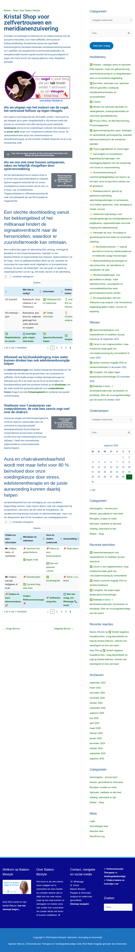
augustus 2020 (97, 713)
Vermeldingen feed (99, 826)
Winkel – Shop (97, 534)
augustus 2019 (97, 758)
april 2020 (94, 723)
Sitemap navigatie (79, 904)
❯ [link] (70, 347)
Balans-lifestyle (77, 889)
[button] (6, 291)
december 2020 (97, 692)
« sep (92, 490)
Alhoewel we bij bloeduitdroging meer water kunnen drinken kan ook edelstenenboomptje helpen (37, 360)
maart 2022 (95, 687)
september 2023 (97, 682)
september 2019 (97, 753)
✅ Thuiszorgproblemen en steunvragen (109, 149)
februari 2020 (96, 733)
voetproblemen (56, 388)
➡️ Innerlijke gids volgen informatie (29, 337)
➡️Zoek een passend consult (52, 567)
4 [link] (65, 347)
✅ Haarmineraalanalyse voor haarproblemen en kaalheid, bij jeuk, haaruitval (107, 334)
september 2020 (97, 708)
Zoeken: (37, 282)
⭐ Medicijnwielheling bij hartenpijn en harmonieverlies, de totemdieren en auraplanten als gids (108, 265)
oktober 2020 (96, 703)
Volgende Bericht (63, 628)
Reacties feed (96, 831)
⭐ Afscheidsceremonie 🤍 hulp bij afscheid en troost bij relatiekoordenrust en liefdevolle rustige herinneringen (111, 251)
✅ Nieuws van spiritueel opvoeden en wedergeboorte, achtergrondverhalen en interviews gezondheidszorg (109, 111)
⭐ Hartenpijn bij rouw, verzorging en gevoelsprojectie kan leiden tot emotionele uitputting (110, 237)
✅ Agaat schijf (30, 559)
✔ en (115, 873)
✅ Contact (95, 102)
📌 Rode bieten (70, 548)
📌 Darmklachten (31, 577)
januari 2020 (96, 738)
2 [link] (56, 347)
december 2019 (97, 743)
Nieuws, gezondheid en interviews (106, 513)
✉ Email (74, 885)
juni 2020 (94, 718)
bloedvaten (60, 384)
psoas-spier (13, 131)
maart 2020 (95, 728)
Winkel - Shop (11, 10)
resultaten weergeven (22, 276)
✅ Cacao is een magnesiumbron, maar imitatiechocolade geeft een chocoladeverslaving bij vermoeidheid (109, 348)
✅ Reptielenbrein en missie (12, 337)
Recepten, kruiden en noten (103, 518)
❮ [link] (48, 347)
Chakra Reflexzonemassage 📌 (33, 600)
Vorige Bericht (11, 628)
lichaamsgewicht (36, 392)
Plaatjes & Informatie (81, 893)
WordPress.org (97, 836)
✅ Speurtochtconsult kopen (52, 337)
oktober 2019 (96, 748)
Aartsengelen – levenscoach (103, 508)
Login (92, 821)
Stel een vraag (101, 45)
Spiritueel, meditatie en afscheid (105, 523)
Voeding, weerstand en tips (103, 528)
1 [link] (52, 347)
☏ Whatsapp (76, 881)
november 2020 (97, 698)
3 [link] (61, 347)
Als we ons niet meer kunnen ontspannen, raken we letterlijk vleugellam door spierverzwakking (34, 165)
